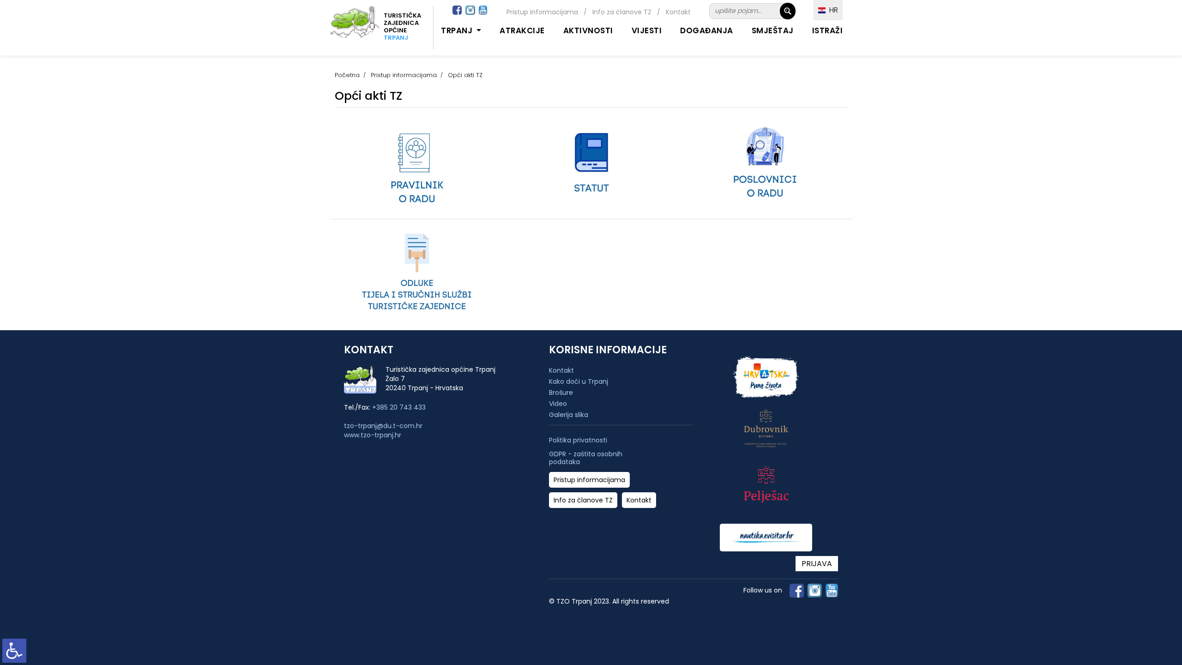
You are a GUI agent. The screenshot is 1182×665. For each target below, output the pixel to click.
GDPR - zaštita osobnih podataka (585, 458)
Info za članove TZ (621, 12)
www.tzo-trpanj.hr (372, 435)
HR (832, 10)
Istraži (827, 30)
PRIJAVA (817, 563)
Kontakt (678, 12)
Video (558, 403)
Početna (347, 75)
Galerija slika (568, 414)
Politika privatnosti (578, 440)
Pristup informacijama (542, 12)
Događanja (706, 30)
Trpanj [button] (458, 30)
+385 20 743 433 (399, 407)
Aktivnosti (588, 30)
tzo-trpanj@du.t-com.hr (383, 425)
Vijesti (647, 30)
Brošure (561, 392)
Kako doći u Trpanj (578, 381)
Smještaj (773, 30)
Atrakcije (522, 30)
